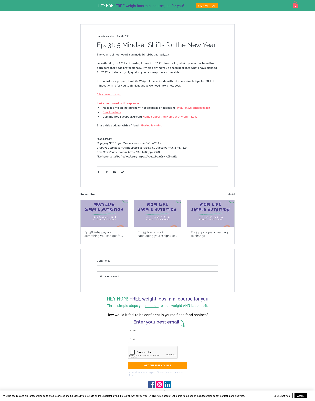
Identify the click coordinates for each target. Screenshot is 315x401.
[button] (295, 4)
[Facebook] (151, 384)
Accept (300, 395)
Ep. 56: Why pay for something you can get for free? (102, 234)
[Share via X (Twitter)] (106, 171)
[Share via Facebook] (98, 171)
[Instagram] (159, 384)
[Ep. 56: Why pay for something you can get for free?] (104, 213)
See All (231, 193)
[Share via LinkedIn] (114, 171)
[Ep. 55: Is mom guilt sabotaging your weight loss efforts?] (157, 213)
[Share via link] (122, 171)
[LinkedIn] (167, 384)
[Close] (311, 395)
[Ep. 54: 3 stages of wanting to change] (210, 213)
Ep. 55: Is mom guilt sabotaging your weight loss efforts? (157, 234)
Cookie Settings (281, 395)
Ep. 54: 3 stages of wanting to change (209, 234)
